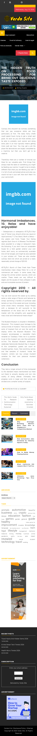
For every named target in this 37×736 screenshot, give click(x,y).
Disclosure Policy (19, 728)
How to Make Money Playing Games (25, 453)
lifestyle (12, 530)
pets (26, 536)
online (33, 534)
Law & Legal (29, 40)
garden (17, 519)
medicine (4, 534)
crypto (22, 512)
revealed (6, 539)
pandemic (4, 536)
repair (33, 536)
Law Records (25, 528)
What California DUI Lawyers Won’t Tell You (25, 465)
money (18, 534)
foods (2, 519)
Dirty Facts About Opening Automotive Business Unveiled (26, 402)
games (10, 519)
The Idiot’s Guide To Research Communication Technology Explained (10, 402)
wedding (25, 542)
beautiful (32, 510)
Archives (4, 495)
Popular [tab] (6, 413)
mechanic (32, 531)
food (34, 516)
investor (21, 525)
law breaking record (15, 528)
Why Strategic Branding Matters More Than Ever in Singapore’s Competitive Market (25, 425)
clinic (15, 513)
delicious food (31, 513)
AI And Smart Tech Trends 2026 (12, 645)
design (3, 516)
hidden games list (30, 522)
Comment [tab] (24, 413)
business (6, 512)
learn (32, 528)
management (23, 531)
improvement (9, 525)
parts (12, 536)
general (24, 519)
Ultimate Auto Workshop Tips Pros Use (25, 478)
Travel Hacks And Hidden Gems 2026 (14, 639)
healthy (5, 522)
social (21, 539)
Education (30, 35)
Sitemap (30, 728)
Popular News (23, 53)
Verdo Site (23, 683)
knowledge (30, 525)
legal (3, 531)
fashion (26, 516)
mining (11, 534)
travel (19, 542)
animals (5, 510)
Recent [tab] (14, 413)
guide (31, 519)
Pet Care (20, 536)
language (4, 528)
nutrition (26, 534)
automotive (19, 510)
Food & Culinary (16, 40)
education (14, 516)
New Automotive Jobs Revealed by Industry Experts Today (25, 440)
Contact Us (8, 728)
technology (8, 542)
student (32, 539)
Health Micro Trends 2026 (10, 650)
